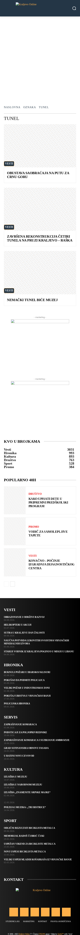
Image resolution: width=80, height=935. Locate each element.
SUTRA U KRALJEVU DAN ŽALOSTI (24, 632)
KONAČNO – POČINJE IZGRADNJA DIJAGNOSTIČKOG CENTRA (51, 564)
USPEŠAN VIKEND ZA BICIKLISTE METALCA (30, 844)
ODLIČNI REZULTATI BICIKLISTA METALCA (29, 828)
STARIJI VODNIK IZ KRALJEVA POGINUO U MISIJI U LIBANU (39, 651)
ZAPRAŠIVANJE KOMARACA (20, 724)
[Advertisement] (40, 58)
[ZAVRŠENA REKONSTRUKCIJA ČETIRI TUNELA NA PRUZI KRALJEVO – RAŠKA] (40, 209)
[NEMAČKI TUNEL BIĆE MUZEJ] (40, 272)
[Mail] (45, 912)
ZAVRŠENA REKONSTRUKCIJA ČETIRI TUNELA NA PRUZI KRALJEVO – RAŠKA (39, 238)
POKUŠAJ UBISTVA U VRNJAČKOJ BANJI (27, 695)
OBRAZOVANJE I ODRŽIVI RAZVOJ (24, 617)
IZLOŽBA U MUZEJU (15, 776)
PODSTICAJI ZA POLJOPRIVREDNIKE (25, 732)
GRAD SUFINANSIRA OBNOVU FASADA (26, 748)
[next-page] (12, 584)
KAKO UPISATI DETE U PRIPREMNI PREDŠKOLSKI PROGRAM (48, 502)
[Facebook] (13, 912)
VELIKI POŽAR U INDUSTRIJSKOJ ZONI (27, 688)
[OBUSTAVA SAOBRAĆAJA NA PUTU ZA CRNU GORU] (40, 145)
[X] (55, 912)
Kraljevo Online (24, 934)
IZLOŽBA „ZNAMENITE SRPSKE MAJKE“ (27, 792)
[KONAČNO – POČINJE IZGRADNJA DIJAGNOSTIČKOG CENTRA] (15, 562)
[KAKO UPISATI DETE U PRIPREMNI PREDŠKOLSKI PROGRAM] (15, 500)
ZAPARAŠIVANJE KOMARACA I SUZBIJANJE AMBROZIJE (37, 740)
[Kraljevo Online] (40, 8)
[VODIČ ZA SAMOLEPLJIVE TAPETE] (15, 531)
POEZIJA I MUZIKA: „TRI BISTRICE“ (25, 807)
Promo (34, 527)
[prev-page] (6, 584)
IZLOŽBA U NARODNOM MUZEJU (23, 784)
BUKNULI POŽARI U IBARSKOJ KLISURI (27, 672)
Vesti (9, 163)
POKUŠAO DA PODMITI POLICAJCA (24, 680)
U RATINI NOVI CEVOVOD (19, 755)
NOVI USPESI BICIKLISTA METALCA (25, 851)
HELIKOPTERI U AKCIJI (17, 624)
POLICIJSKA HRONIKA (17, 703)
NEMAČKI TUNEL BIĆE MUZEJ (32, 300)
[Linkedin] (34, 912)
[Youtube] (66, 912)
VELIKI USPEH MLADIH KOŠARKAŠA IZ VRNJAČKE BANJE (38, 859)
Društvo (35, 494)
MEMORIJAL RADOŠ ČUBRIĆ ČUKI (24, 836)
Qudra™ (61, 934)
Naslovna (12, 107)
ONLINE (42, 934)
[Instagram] (24, 912)
